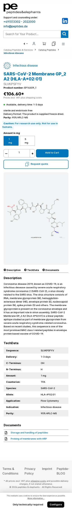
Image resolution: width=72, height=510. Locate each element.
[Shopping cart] (44, 43)
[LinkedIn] (65, 20)
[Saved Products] (53, 43)
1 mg (10, 141)
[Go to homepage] (22, 8)
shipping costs (38, 481)
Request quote (39, 164)
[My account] (34, 43)
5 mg (26, 141)
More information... (36, 498)
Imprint (47, 469)
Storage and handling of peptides (29, 432)
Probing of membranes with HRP (29, 438)
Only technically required (28, 504)
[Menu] (63, 44)
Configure (56, 504)
